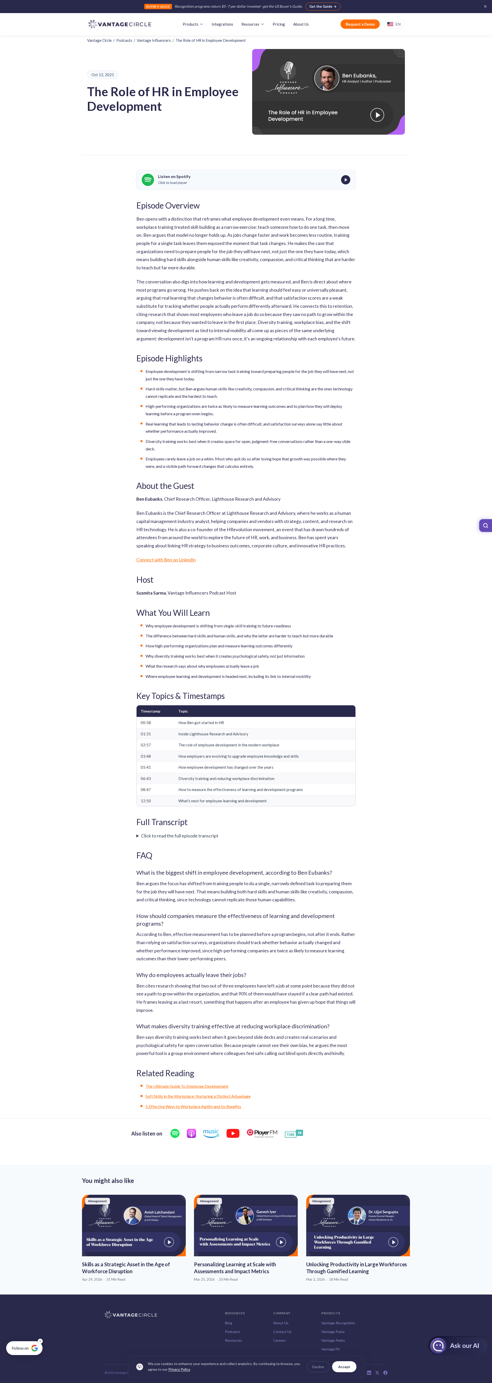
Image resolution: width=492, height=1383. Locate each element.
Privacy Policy (179, 1369)
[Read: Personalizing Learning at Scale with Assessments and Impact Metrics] (246, 1238)
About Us (301, 24)
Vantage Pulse (333, 1331)
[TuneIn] (293, 1133)
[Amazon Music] (211, 1133)
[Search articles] (485, 525)
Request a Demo (360, 24)
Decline (318, 1367)
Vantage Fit (330, 1349)
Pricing (279, 24)
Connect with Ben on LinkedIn (166, 559)
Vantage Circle (99, 40)
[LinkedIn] (369, 1373)
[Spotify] (175, 1133)
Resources (250, 24)
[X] (377, 1373)
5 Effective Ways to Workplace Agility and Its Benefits (193, 1106)
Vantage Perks (333, 1340)
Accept (344, 1367)
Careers (279, 1340)
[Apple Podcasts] (191, 1133)
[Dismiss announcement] (485, 6)
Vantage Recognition (338, 1323)
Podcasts (124, 40)
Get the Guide (320, 6)
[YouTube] (233, 1133)
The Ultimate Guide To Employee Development (187, 1086)
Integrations (222, 24)
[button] (246, 180)
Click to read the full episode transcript (179, 835)
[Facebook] (385, 1373)
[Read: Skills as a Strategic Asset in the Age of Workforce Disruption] (134, 1238)
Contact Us (282, 1331)
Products (190, 24)
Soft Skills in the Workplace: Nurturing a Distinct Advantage (198, 1096)
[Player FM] (262, 1133)
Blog (228, 1323)
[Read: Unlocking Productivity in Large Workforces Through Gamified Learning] (358, 1238)
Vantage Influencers (154, 40)
